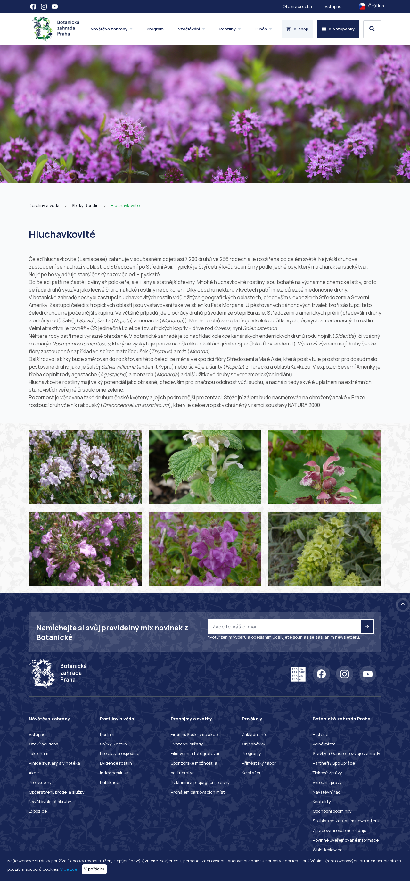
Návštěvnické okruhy (50, 801)
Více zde (68, 869)
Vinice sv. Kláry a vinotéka (54, 763)
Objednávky (253, 744)
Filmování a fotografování (196, 753)
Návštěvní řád (326, 792)
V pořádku (94, 868)
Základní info (254, 734)
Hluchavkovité (125, 205)
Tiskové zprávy (327, 773)
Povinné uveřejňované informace (346, 840)
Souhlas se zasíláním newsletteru (346, 821)
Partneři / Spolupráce (334, 763)
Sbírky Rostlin (85, 205)
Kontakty (322, 801)
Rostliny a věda (44, 205)
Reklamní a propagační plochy (200, 782)
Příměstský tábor (259, 763)
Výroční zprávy (327, 782)
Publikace (109, 782)
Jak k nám (38, 753)
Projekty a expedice (119, 753)
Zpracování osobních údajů (339, 830)
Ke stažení (252, 773)
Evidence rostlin (116, 763)
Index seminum (115, 773)
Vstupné (333, 6)
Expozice (38, 811)
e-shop (301, 29)
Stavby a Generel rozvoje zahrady (346, 753)
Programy (251, 753)
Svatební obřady (187, 744)
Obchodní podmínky (332, 811)
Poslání (107, 734)
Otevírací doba (297, 6)
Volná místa (324, 744)
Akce (34, 773)
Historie (320, 734)
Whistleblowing (328, 849)
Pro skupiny (40, 782)
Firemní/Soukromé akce (194, 734)
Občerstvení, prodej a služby (57, 792)
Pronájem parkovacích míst (198, 792)
